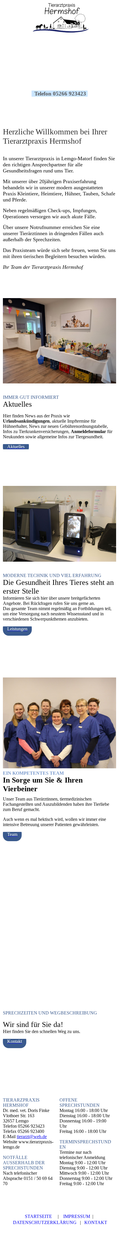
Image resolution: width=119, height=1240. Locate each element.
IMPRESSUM (76, 1216)
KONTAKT (95, 1222)
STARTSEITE (38, 1216)
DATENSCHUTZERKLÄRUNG (45, 1222)
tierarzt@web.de (32, 1136)
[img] (59, 19)
